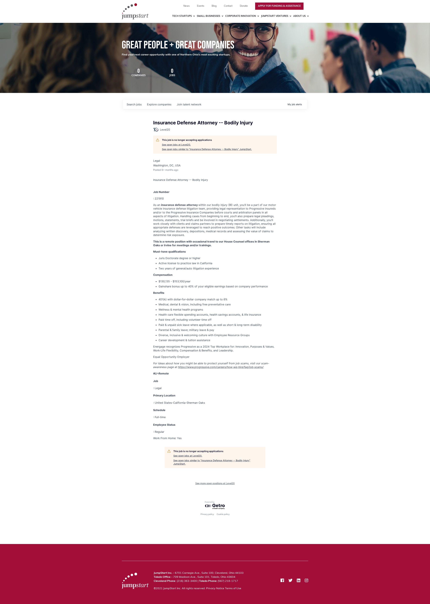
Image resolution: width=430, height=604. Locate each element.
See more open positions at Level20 (215, 483)
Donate (244, 6)
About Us (299, 16)
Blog (214, 6)
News (186, 6)
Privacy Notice (215, 588)
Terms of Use (233, 588)
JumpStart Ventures (274, 16)
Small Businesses (208, 16)
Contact (228, 6)
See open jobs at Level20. (176, 144)
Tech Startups (182, 16)
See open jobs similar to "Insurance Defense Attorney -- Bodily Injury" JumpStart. (207, 149)
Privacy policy (207, 514)
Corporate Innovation (240, 16)
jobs (134, 104)
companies (159, 104)
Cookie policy (223, 514)
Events (200, 6)
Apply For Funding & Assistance (279, 6)
